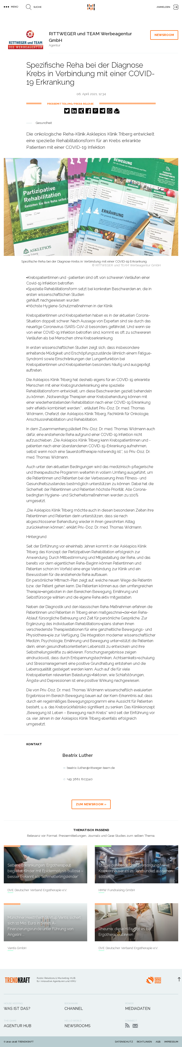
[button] (67, 111)
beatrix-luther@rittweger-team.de (91, 768)
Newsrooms (77, 1026)
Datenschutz (124, 1041)
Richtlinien (144, 1041)
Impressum (171, 1041)
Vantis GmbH (17, 948)
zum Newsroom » (91, 804)
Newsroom (164, 35)
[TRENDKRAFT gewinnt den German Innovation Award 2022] (153, 981)
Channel (73, 1008)
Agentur (54, 45)
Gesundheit (44, 123)
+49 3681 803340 (80, 779)
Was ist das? (17, 1008)
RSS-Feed (127, 1025)
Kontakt (135, 1026)
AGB (158, 1041)
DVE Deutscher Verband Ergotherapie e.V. (37, 890)
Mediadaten (137, 1008)
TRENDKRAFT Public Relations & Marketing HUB (91, 7)
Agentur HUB (17, 1026)
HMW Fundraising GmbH (117, 890)
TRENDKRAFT (26, 1041)
